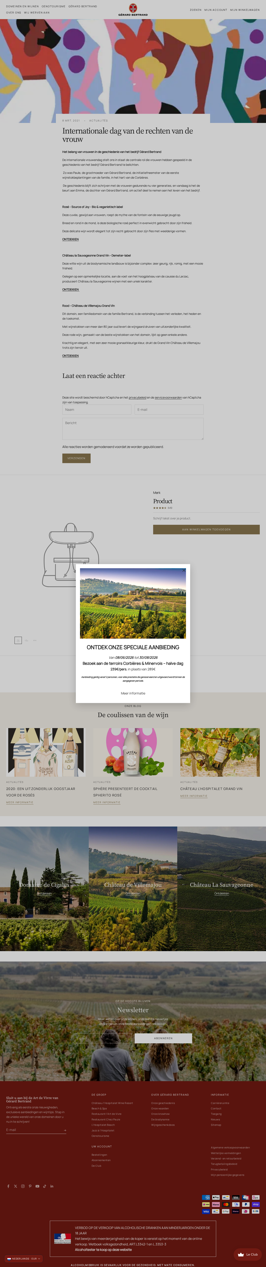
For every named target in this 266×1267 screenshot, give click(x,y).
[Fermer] (184, 570)
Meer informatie (133, 693)
